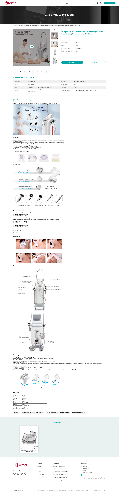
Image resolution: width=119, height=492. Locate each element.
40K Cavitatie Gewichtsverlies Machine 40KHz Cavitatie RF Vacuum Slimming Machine (29, 449)
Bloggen (39, 471)
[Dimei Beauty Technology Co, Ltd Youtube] (18, 473)
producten (61, 3)
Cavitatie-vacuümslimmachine (32, 25)
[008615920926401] (21, 473)
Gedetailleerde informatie (22, 72)
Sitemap (21, 490)
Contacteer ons (40, 474)
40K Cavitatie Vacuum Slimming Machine (32, 412)
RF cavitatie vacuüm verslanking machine (58, 412)
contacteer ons (74, 3)
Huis (51, 3)
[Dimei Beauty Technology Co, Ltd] (11, 3)
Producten (21, 25)
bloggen (67, 3)
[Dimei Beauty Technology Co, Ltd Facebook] (14, 473)
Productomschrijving (43, 72)
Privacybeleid (16, 490)
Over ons (39, 466)
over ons (55, 3)
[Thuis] (20, 466)
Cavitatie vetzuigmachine (78, 412)
